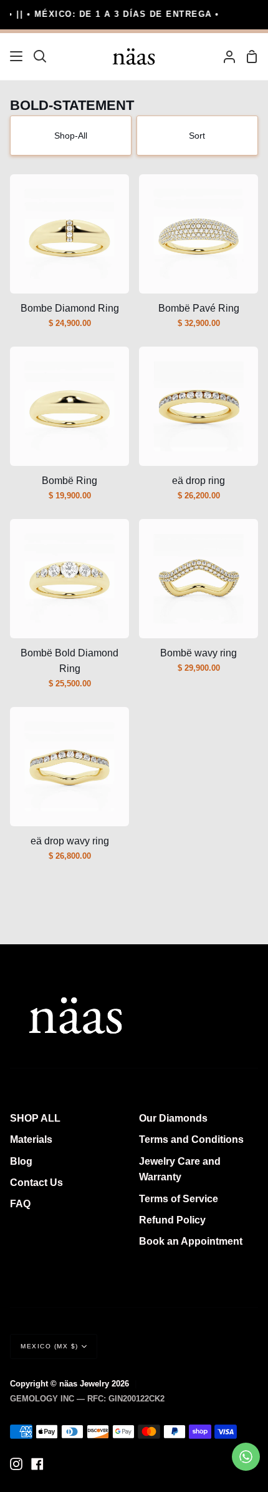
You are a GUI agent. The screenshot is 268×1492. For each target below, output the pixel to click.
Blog (21, 1161)
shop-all (70, 136)
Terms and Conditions (191, 1139)
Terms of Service (178, 1198)
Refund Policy (172, 1220)
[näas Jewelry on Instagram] (16, 1464)
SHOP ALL (35, 1118)
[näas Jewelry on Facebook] (37, 1464)
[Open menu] (17, 56)
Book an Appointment (190, 1241)
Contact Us (36, 1182)
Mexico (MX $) (50, 1346)
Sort (197, 136)
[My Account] (224, 56)
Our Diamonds (173, 1118)
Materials (31, 1139)
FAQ (20, 1203)
